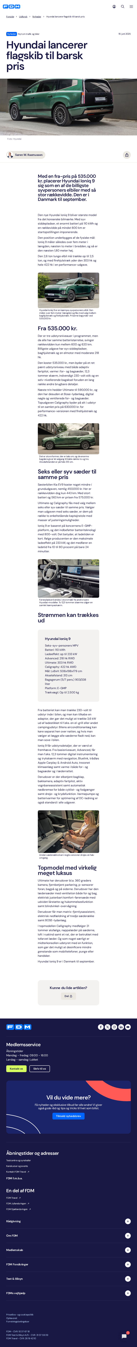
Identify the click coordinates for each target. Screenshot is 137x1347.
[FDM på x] (107, 1027)
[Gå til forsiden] (11, 7)
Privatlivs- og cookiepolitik (20, 1314)
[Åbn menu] (131, 6)
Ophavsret (11, 1318)
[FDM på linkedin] (121, 1027)
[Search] (123, 6)
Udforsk (23, 16)
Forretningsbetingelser (17, 1321)
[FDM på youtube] (128, 1027)
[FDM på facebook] (101, 1027)
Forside (10, 16)
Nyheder (36, 16)
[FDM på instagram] (114, 1027)
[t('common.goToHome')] (18, 1027)
